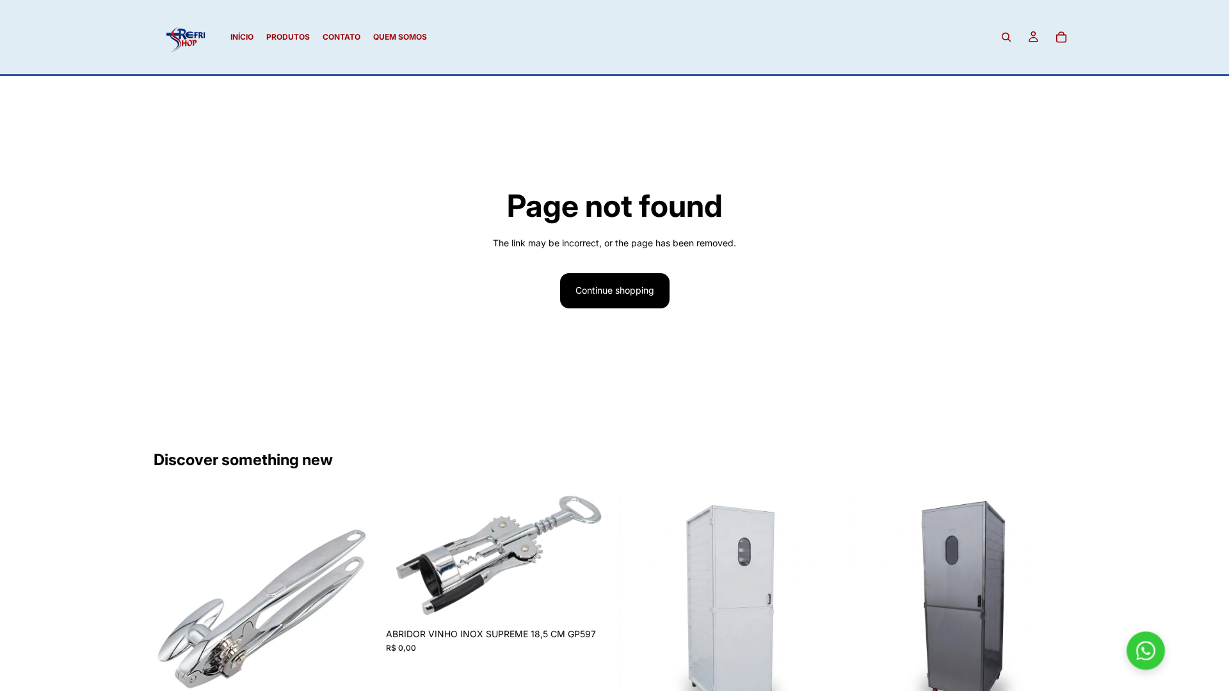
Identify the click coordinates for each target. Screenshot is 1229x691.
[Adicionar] (590, 602)
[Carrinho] (1061, 37)
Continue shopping (614, 290)
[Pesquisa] (1006, 37)
